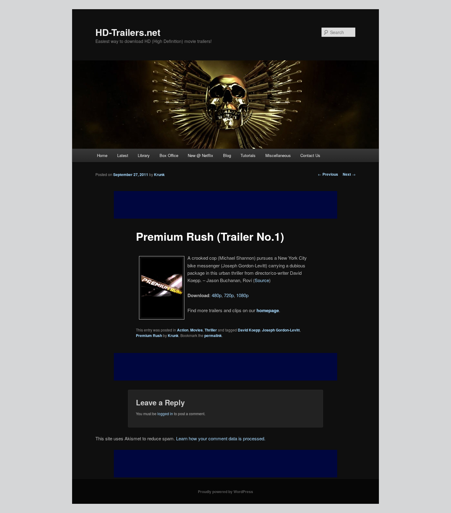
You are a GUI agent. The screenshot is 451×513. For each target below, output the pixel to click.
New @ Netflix (200, 155)
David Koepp (249, 330)
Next (349, 174)
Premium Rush (149, 335)
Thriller (211, 330)
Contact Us (310, 155)
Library (144, 155)
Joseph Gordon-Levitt (281, 330)
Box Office (169, 155)
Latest (122, 155)
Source (262, 280)
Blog (227, 155)
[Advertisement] (225, 367)
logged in (165, 413)
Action (182, 330)
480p (217, 295)
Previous (328, 174)
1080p (242, 295)
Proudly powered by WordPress (225, 491)
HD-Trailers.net (127, 32)
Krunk (159, 174)
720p (229, 295)
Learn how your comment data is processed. (220, 438)
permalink (213, 335)
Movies (196, 330)
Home (102, 155)
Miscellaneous (278, 155)
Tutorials (248, 155)
